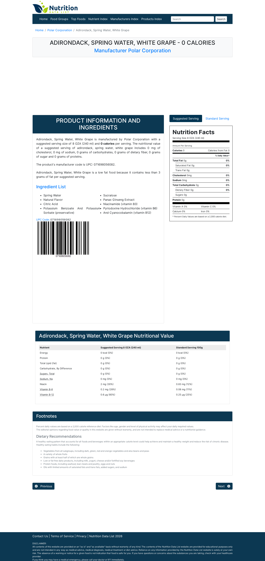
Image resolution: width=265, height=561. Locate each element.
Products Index (151, 19)
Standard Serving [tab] (217, 118)
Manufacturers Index (124, 19)
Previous (45, 486)
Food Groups (59, 19)
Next (222, 486)
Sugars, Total (47, 373)
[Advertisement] (132, 86)
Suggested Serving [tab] (186, 118)
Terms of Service (62, 536)
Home (43, 19)
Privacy (81, 536)
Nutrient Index (98, 19)
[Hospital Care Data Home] (55, 6)
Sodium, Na (46, 378)
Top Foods (78, 19)
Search (221, 19)
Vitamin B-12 (47, 394)
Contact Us (40, 536)
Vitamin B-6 (46, 389)
